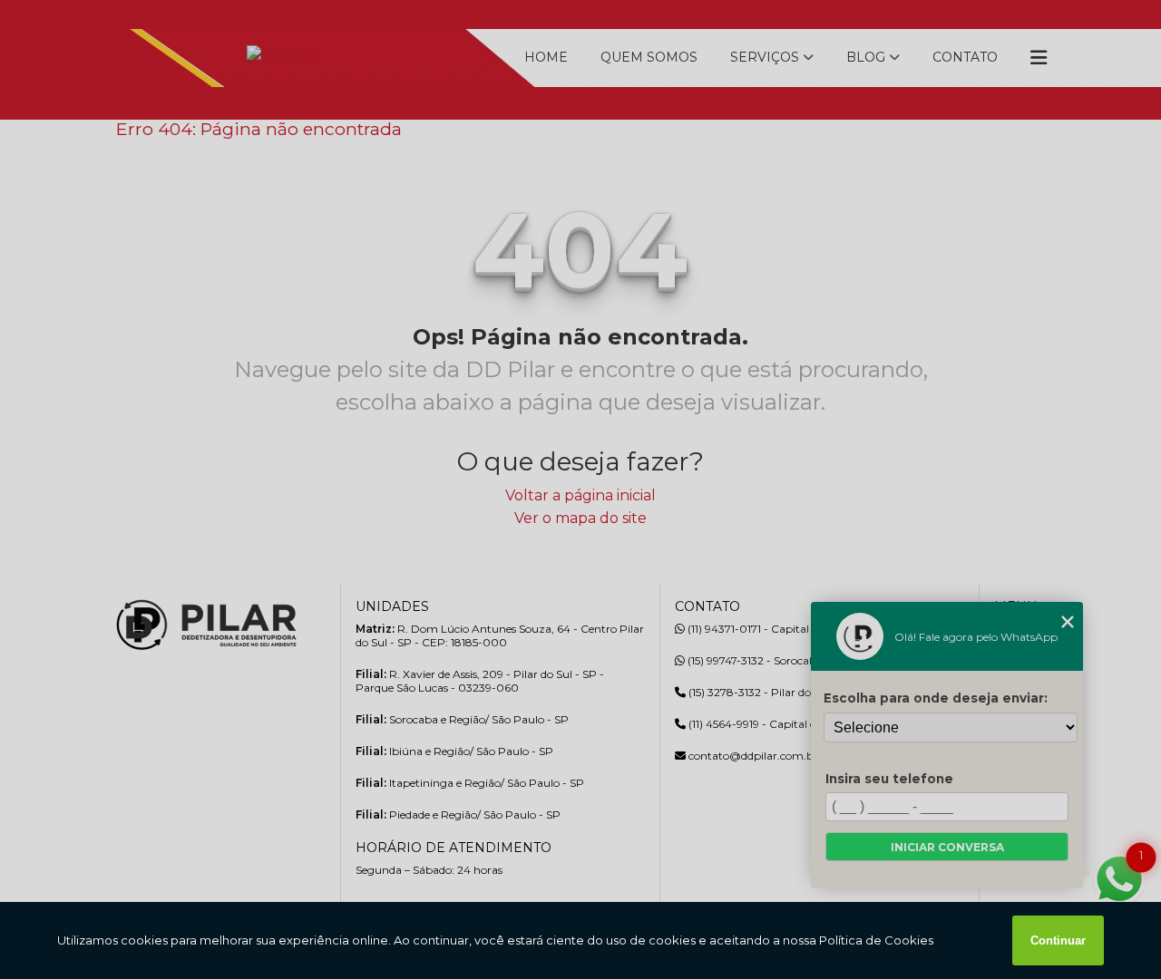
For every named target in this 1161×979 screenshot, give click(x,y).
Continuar (1058, 940)
